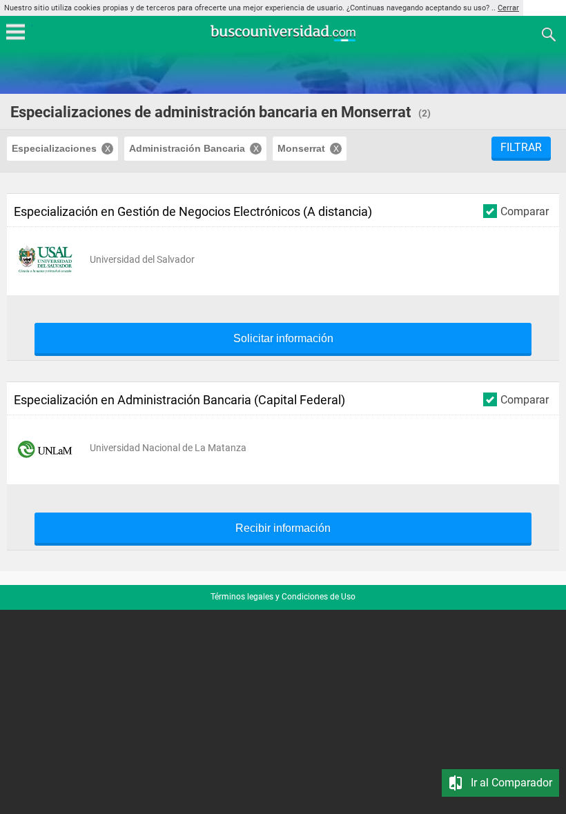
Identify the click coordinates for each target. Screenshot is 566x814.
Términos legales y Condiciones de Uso (283, 597)
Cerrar (508, 7)
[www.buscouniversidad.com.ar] (283, 39)
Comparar (524, 211)
